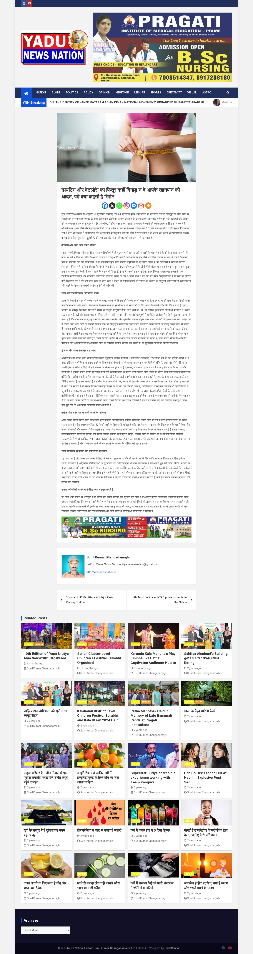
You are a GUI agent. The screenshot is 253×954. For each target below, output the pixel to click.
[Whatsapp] (119, 205)
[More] (148, 205)
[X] (112, 205)
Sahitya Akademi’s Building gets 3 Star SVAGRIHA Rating (206, 658)
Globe (55, 92)
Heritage (122, 92)
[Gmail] (141, 205)
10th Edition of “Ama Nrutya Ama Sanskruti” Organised (46, 656)
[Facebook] (105, 205)
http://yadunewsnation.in (101, 572)
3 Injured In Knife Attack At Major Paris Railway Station (89, 600)
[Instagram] (126, 205)
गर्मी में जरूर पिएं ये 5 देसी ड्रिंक (150, 830)
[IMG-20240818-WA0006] (126, 518)
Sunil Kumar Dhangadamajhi (108, 557)
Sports (155, 92)
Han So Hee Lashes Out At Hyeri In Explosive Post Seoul (205, 777)
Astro (206, 92)
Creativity (174, 92)
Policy (88, 92)
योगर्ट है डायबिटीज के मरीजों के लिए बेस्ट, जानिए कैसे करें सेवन (205, 832)
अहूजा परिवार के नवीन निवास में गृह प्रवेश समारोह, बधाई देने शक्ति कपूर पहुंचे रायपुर (46, 777)
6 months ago (35, 663)
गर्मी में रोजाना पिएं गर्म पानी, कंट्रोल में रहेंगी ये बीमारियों (152, 885)
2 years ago (194, 668)
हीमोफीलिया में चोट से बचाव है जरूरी (99, 830)
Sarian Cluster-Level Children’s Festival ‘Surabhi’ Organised (99, 658)
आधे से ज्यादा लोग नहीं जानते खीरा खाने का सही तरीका (98, 885)
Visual (192, 92)
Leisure (139, 92)
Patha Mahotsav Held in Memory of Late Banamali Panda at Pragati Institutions (151, 718)
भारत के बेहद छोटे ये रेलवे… (201, 711)
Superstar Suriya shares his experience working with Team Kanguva (153, 777)
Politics (72, 92)
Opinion (104, 92)
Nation (41, 92)
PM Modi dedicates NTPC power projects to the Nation (160, 600)
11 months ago (89, 668)
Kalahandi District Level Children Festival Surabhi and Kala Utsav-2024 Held (98, 715)
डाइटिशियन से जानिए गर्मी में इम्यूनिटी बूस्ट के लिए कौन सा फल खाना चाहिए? (98, 777)
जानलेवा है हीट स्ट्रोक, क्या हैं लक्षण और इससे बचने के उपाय (206, 885)
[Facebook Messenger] (134, 205)
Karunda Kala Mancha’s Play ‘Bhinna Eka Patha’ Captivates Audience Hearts (153, 658)
